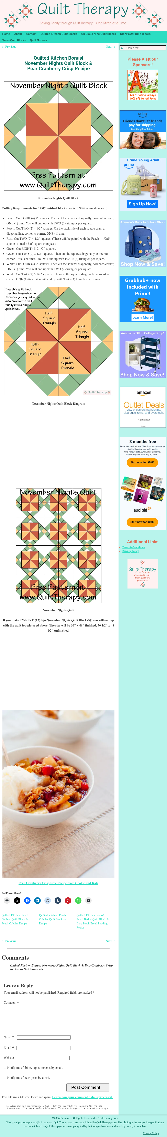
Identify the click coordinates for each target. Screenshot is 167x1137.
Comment (11, 1002)
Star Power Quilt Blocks (135, 34)
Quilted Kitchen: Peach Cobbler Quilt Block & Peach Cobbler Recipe (15, 919)
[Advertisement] (58, 449)
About (18, 34)
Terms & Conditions (133, 547)
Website (9, 1057)
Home (6, 34)
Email (9, 1047)
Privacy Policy (130, 551)
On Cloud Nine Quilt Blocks (98, 34)
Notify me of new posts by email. (28, 1077)
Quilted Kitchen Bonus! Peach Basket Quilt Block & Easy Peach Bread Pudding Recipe (93, 921)
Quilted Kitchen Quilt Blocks (59, 34)
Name (9, 1037)
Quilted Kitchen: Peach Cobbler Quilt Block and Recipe (53, 919)
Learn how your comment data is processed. (82, 1097)
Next (110, 46)
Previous (9, 46)
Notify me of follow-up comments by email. (35, 1067)
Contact (31, 34)
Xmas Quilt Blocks (14, 40)
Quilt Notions (38, 40)
